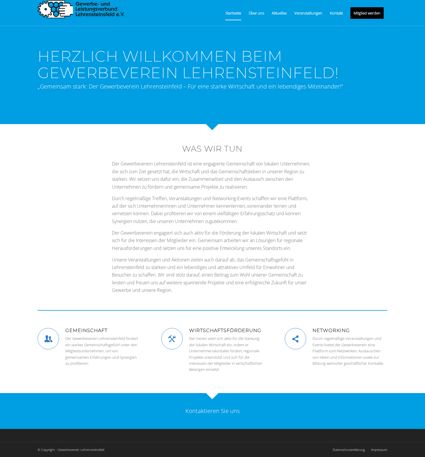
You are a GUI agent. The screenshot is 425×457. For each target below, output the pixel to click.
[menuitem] (233, 13)
